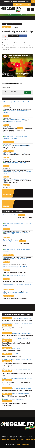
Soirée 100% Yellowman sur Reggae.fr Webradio (17, 335)
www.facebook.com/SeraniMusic (12, 83)
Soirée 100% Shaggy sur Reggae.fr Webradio (16, 396)
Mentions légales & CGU (13, 439)
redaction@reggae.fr (23, 444)
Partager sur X (14, 35)
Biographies (3, 439)
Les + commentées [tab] (17, 212)
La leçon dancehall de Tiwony (11, 350)
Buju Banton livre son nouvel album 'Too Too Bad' (17, 320)
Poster (28, 93)
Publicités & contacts (18, 441)
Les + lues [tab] (6, 212)
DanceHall (17, 24)
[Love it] (5, 36)
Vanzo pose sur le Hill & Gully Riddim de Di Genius (17, 390)
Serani (4, 43)
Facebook (23, 35)
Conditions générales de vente (27, 439)
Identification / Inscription (22, 4)
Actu (9, 24)
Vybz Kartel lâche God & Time (11, 356)
